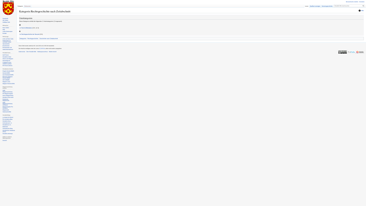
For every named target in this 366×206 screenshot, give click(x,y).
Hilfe (362, 10)
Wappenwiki (6, 110)
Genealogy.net (6, 60)
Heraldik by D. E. (7, 125)
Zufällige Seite (6, 22)
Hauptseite (5, 18)
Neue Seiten (6, 27)
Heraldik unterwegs (8, 133)
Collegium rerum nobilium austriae (7, 63)
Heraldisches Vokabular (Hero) (9, 131)
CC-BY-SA (42, 48)
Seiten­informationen (8, 49)
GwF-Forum (6, 55)
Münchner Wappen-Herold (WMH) (8, 77)
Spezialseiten (6, 44)
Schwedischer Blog (8, 128)
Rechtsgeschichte (32, 38)
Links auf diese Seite (8, 39)
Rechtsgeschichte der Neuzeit (30, 34)
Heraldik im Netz (7, 57)
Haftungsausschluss (42, 51)
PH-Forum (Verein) (7, 65)
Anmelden (361, 1)
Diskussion (27, 6)
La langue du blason (8, 117)
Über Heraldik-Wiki (31, 51)
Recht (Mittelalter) (26, 28)
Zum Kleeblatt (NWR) (8, 75)
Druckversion (6, 45)
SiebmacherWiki (7, 112)
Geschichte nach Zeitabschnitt (49, 38)
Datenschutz (22, 51)
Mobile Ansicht (52, 51)
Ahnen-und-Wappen (8, 58)
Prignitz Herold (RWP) (8, 71)
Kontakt (4, 33)
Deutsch (5, 140)
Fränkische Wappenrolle (6, 100)
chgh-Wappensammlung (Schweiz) (7, 104)
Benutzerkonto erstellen (352, 1)
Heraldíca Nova (7, 121)
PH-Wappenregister (8, 93)
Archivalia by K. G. (7, 123)
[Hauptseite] (8, 7)
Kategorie (20, 6)
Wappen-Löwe (6, 81)
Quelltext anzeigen (315, 6)
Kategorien (23, 38)
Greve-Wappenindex (8, 95)
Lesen (306, 6)
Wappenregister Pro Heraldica (8, 107)
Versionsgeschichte (327, 6)
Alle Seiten (5, 20)
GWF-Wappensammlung (7, 91)
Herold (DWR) (6, 73)
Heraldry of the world (8, 97)
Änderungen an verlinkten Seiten (7, 41)
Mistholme (5, 126)
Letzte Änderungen (7, 31)
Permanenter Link (7, 47)
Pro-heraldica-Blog (7, 119)
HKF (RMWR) (6, 80)
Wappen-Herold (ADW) (9, 83)
